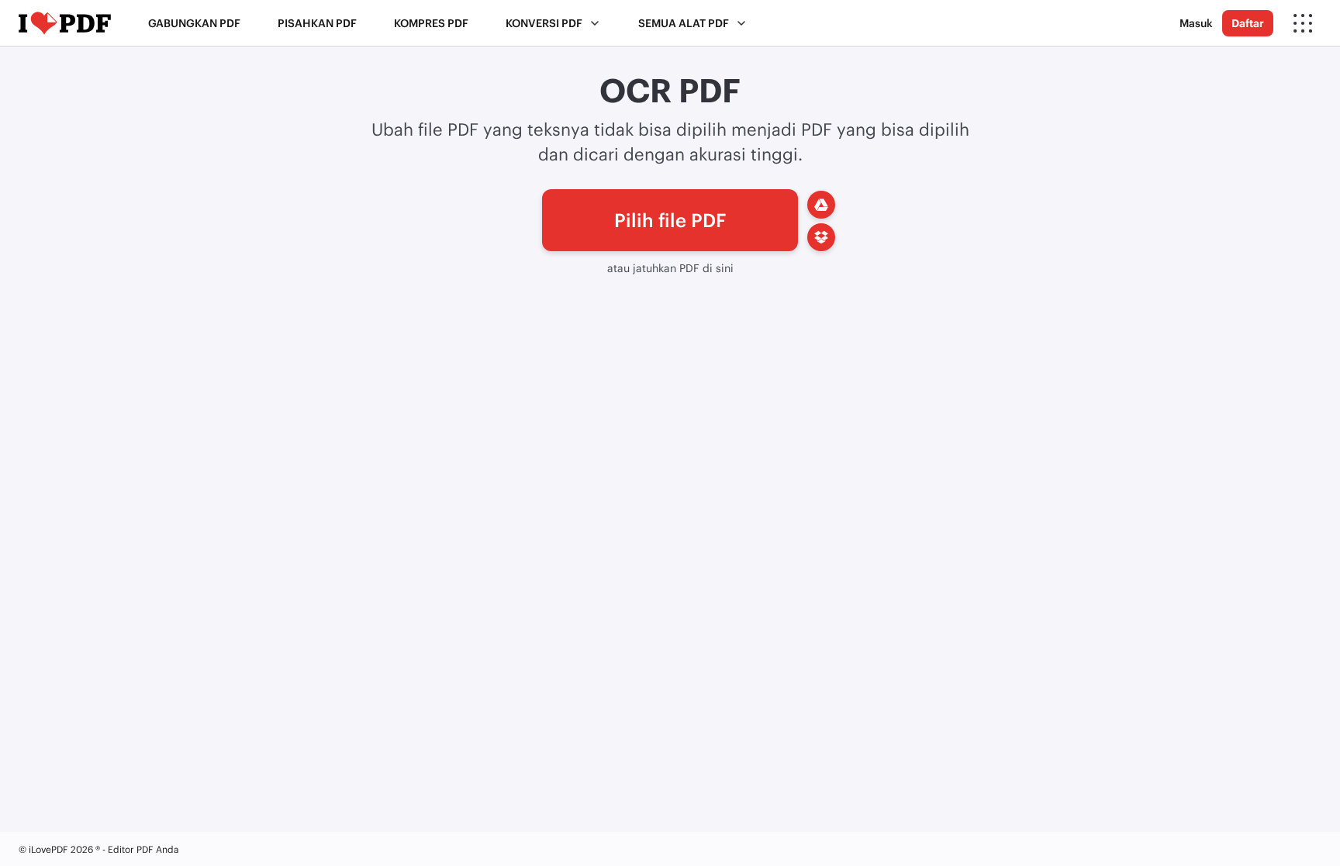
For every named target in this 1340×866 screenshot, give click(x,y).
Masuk (1196, 22)
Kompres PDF (431, 22)
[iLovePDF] (65, 23)
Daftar (1247, 22)
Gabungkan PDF (194, 22)
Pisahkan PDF (317, 22)
